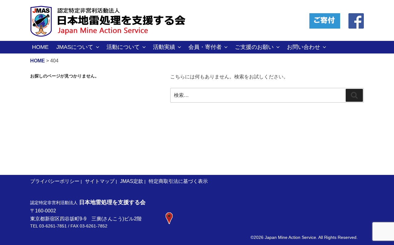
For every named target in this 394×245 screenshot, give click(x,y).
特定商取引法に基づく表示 (178, 181)
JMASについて (74, 47)
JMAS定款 (131, 181)
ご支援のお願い (254, 47)
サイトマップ (100, 181)
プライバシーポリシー (54, 181)
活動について (123, 47)
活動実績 (164, 47)
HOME (40, 47)
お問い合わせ (303, 47)
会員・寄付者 (205, 47)
